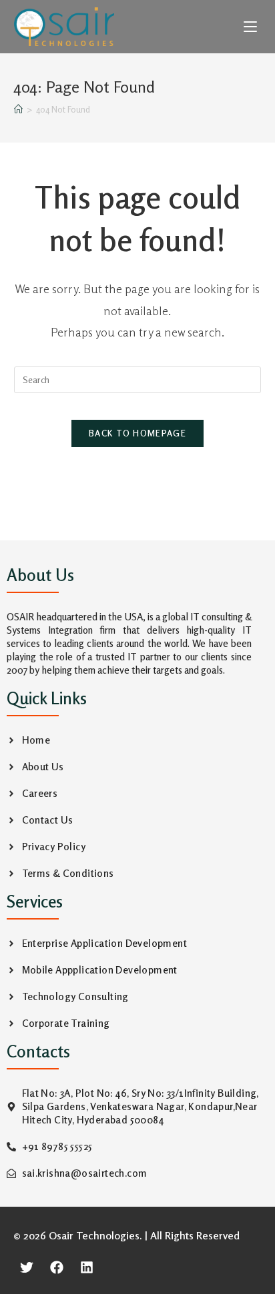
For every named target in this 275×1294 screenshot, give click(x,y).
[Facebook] (56, 1267)
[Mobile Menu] (252, 26)
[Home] (18, 109)
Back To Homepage (137, 433)
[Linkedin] (86, 1267)
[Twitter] (26, 1267)
